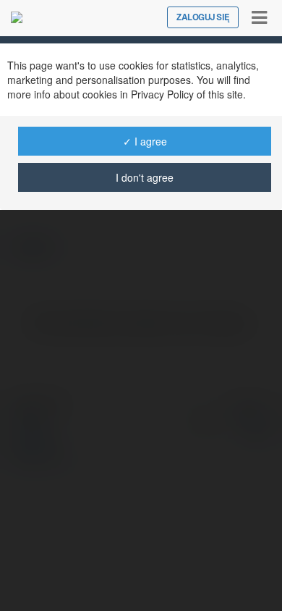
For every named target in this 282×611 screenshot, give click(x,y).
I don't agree (145, 177)
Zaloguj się (202, 17)
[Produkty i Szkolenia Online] (16, 17)
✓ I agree (145, 141)
